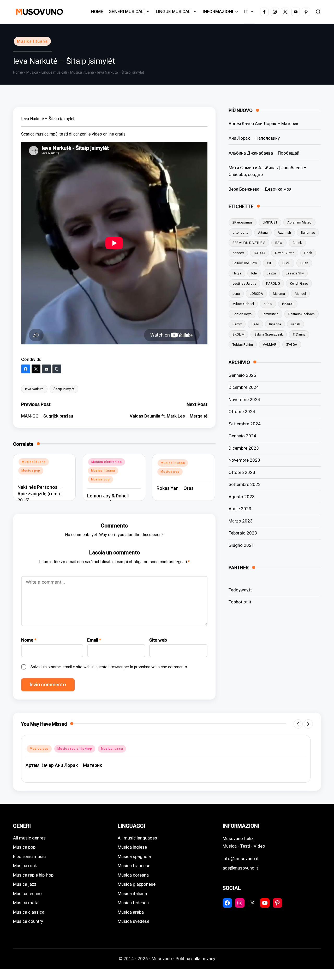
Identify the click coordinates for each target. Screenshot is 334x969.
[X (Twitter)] (36, 369)
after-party (240, 232)
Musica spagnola (134, 856)
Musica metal (26, 902)
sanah (295, 324)
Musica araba (131, 912)
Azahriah (284, 232)
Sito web (158, 640)
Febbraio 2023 (243, 533)
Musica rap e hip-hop (74, 748)
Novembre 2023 (244, 460)
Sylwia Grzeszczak (268, 334)
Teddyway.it (240, 589)
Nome (28, 640)
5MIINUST (270, 222)
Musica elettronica (106, 462)
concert (238, 253)
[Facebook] (25, 369)
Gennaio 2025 (242, 375)
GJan (304, 263)
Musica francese (134, 865)
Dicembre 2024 (244, 387)
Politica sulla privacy (195, 958)
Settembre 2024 (245, 423)
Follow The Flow (244, 263)
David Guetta (284, 253)
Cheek (297, 242)
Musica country (28, 921)
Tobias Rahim (242, 344)
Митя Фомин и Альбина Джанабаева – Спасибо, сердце (268, 171)
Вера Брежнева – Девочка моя (260, 188)
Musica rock (25, 865)
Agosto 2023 (242, 496)
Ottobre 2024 (242, 411)
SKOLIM (238, 334)
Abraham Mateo (299, 222)
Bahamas (308, 232)
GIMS (286, 263)
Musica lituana (32, 41)
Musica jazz (25, 884)
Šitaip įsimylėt (63, 389)
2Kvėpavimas (242, 222)
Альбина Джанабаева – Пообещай (264, 152)
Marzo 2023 (241, 520)
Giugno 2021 (241, 545)
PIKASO (288, 304)
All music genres (29, 838)
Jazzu (271, 273)
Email (94, 640)
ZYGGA (291, 344)
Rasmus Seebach (301, 314)
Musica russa (112, 748)
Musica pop (30, 470)
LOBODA (256, 293)
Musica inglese (132, 847)
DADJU (259, 253)
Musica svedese (133, 921)
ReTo (255, 324)
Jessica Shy (295, 273)
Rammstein (269, 314)
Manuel (300, 293)
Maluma (279, 293)
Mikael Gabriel (243, 304)
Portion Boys (242, 314)
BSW (279, 242)
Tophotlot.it (240, 601)
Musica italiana (132, 893)
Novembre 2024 (244, 399)
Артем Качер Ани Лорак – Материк (264, 123)
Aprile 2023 (240, 508)
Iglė (254, 273)
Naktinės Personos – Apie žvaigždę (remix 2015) (39, 493)
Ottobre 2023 (242, 472)
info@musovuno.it (241, 858)
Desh (308, 253)
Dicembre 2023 (244, 447)
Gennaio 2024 (242, 435)
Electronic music (29, 856)
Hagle (236, 273)
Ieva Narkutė (34, 389)
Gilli (269, 263)
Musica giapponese (137, 884)
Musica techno (27, 893)
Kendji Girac (299, 283)
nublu (268, 304)
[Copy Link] (56, 369)
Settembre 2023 (245, 484)
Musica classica (28, 912)
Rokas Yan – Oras (175, 488)
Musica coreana (133, 875)
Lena (236, 293)
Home (18, 72)
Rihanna (275, 324)
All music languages (137, 838)
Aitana (263, 232)
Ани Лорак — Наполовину (254, 137)
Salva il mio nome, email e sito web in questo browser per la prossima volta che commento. (109, 667)
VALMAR (269, 344)
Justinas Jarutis (244, 283)
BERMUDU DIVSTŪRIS (248, 242)
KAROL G (273, 283)
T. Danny (299, 334)
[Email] (46, 369)
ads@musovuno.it (240, 868)
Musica (32, 72)
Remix (237, 324)
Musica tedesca (133, 902)
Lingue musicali (54, 72)
